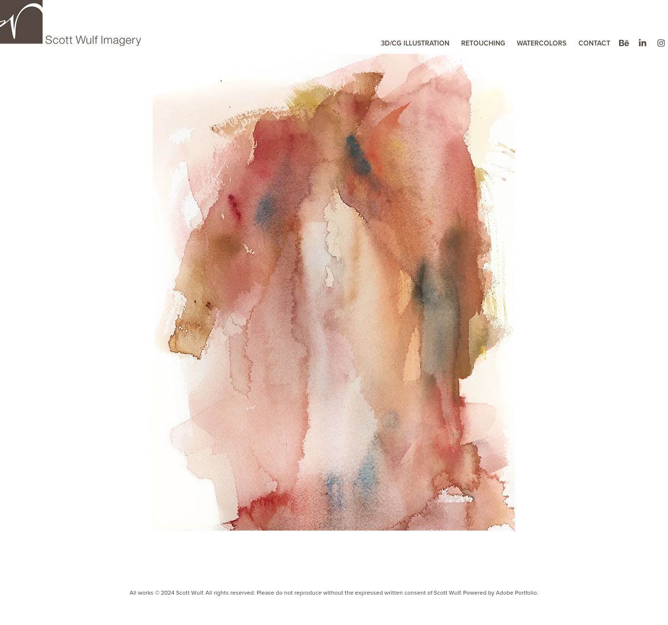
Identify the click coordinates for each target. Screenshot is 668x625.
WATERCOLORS (541, 43)
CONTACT (594, 43)
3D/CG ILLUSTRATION (415, 43)
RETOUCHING (483, 43)
